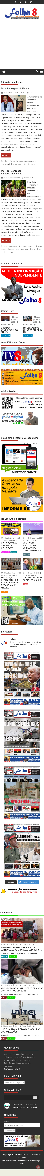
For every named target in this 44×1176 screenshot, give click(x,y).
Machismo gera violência (15, 88)
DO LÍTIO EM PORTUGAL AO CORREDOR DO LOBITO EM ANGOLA (32, 547)
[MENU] (41, 71)
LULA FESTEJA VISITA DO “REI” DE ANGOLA (32, 578)
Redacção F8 (27, 93)
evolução (4, 249)
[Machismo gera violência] (13, 97)
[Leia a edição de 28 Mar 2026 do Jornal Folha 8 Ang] (22, 678)
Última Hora (6, 335)
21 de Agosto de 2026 (10, 985)
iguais (17, 249)
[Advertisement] (22, 45)
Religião (38, 249)
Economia (26, 554)
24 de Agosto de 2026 (10, 944)
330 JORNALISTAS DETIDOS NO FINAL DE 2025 (32, 330)
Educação (22, 161)
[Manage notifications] (38, 1167)
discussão (30, 246)
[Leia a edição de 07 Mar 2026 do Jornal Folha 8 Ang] (22, 850)
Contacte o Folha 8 (12, 1069)
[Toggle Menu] (35, 1097)
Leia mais (6, 155)
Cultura (6, 161)
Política (25, 584)
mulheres (31, 249)
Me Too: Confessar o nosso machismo (11, 172)
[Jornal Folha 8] (3, 71)
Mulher (11, 164)
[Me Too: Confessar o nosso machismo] (13, 182)
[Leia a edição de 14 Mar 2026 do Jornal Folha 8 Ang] (22, 793)
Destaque (7, 246)
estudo (28, 161)
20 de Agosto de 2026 (10, 1026)
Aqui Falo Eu (5, 552)
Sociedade (13, 956)
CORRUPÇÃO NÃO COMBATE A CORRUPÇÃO (9, 545)
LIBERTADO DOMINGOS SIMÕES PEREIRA (9, 330)
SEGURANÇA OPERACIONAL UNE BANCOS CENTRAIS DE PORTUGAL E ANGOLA (9, 582)
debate (23, 246)
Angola (15, 161)
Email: (6, 1121)
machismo (4, 164)
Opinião (14, 246)
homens (11, 249)
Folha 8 (3, 997)
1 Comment (30, 164)
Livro (34, 161)
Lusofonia (4, 592)
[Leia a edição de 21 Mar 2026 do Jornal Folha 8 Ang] (22, 736)
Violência (18, 164)
